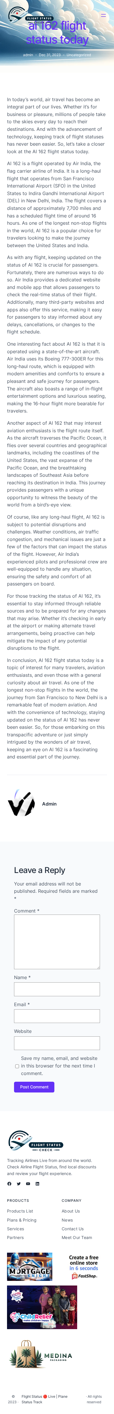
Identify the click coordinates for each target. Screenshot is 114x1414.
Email (22, 1004)
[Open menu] (103, 15)
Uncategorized (79, 55)
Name (22, 977)
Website (23, 1031)
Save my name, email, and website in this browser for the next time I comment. (59, 1065)
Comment (26, 911)
